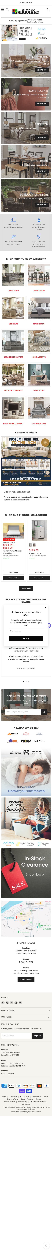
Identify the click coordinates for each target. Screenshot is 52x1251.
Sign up (26, 638)
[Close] (45, 607)
